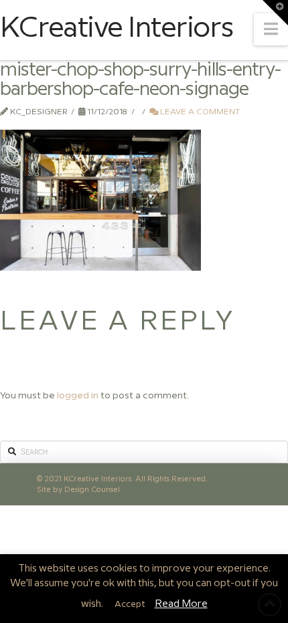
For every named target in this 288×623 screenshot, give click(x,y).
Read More (181, 604)
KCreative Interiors (116, 28)
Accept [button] (130, 604)
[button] (271, 29)
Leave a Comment (199, 112)
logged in (77, 395)
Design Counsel (92, 489)
